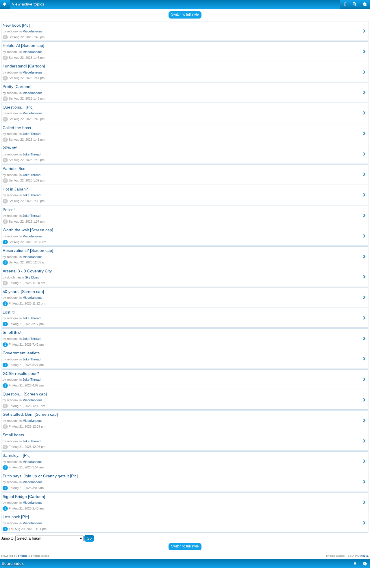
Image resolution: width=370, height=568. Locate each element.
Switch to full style (185, 14)
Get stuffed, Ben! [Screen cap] (30, 414)
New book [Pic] (16, 25)
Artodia (363, 555)
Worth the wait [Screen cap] (28, 230)
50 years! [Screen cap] (23, 291)
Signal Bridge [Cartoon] (24, 496)
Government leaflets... (23, 353)
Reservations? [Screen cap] (28, 250)
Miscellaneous (32, 31)
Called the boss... (18, 127)
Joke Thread (31, 133)
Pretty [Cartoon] (17, 86)
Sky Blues (32, 277)
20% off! (10, 148)
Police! (9, 209)
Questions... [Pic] (18, 107)
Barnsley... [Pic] (17, 455)
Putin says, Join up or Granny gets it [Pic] (40, 476)
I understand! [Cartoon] (24, 66)
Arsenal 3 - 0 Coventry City (27, 271)
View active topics (28, 4)
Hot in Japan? (15, 189)
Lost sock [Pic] (16, 516)
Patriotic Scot (15, 168)
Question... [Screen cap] (25, 394)
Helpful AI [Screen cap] (23, 45)
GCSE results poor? (21, 373)
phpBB (22, 555)
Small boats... (15, 435)
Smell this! (12, 332)
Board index (13, 563)
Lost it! (9, 312)
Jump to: (7, 538)
